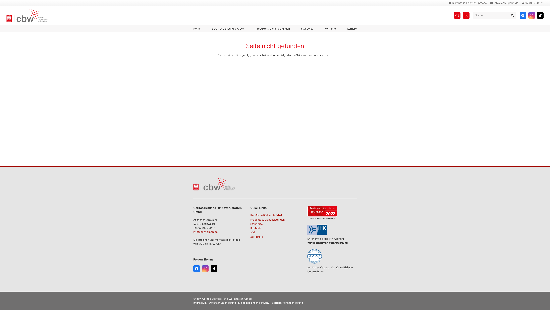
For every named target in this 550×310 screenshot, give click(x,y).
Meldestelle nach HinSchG (254, 302)
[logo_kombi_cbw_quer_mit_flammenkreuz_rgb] (27, 15)
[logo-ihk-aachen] (332, 230)
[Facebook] (523, 15)
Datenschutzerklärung (222, 302)
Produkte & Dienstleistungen (267, 219)
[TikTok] (540, 15)
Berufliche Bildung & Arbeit (266, 215)
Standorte (256, 223)
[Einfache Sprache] (466, 15)
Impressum (200, 302)
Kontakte (255, 228)
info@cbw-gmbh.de (205, 231)
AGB (253, 232)
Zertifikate (256, 236)
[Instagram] (531, 15)
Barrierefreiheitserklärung (287, 302)
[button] (246, 28)
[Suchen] (512, 15)
